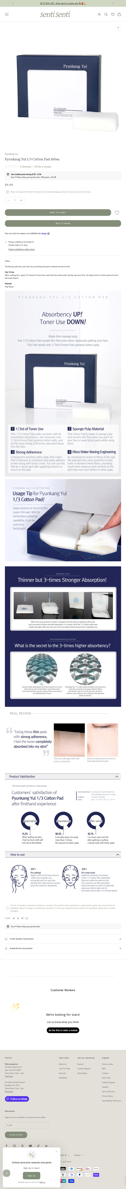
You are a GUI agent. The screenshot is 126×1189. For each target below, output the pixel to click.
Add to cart (58, 212)
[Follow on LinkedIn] (46, 1145)
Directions (9, 1076)
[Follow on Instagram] (14, 1145)
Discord (80, 1064)
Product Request (108, 1082)
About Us (62, 1064)
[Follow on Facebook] (6, 1145)
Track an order (107, 1064)
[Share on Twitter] (18, 918)
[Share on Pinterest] (22, 918)
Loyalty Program (83, 1068)
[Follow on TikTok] (38, 1145)
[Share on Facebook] (14, 918)
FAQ (103, 1068)
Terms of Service (108, 1091)
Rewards (62, 1073)
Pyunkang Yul (11, 154)
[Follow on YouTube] (30, 1145)
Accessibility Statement (111, 1101)
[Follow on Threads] (22, 1145)
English (77, 1155)
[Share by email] (27, 918)
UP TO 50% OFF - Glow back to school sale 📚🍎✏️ (63, 3)
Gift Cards (106, 1078)
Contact (105, 1073)
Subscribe (16, 1135)
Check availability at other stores (21, 249)
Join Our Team (64, 1068)
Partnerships (82, 1073)
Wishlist (105, 1087)
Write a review (43, 166)
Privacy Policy (107, 1096)
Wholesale (63, 1078)
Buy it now (63, 223)
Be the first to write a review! (63, 1030)
